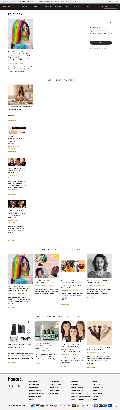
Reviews (95, 399)
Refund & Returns (97, 393)
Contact (15, 1)
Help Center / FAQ (98, 387)
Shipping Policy (54, 390)
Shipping (95, 390)
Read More (12, 120)
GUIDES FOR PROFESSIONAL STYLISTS (60, 316)
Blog (75, 1)
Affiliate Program (34, 384)
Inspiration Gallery (76, 393)
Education (95, 396)
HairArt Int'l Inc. (16, 405)
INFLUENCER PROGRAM (45, 1)
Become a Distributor (35, 390)
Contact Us (95, 381)
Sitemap (31, 399)
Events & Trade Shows (35, 396)
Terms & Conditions (55, 384)
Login (111, 1)
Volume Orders (25, 1)
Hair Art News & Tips (60, 80)
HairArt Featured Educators (60, 249)
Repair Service (75, 384)
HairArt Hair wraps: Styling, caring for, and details (16, 170)
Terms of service (54, 381)
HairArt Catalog (33, 387)
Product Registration (77, 387)
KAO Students (59, 1)
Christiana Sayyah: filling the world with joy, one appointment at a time (20, 56)
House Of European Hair (78, 399)
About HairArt (33, 381)
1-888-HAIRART (5, 1)
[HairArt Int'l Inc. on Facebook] (9, 386)
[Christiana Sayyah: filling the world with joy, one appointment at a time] (20, 34)
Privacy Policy (54, 387)
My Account (74, 381)
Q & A (34, 1)
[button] (27, 6)
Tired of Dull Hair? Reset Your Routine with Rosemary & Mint (45, 346)
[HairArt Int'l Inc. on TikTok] (15, 386)
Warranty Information (77, 390)
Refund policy (54, 393)
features (15, 14)
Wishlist (68, 1)
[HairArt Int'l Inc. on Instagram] (12, 386)
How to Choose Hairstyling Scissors (81, 396)
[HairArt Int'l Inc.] (6, 6)
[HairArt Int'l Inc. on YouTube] (18, 386)
